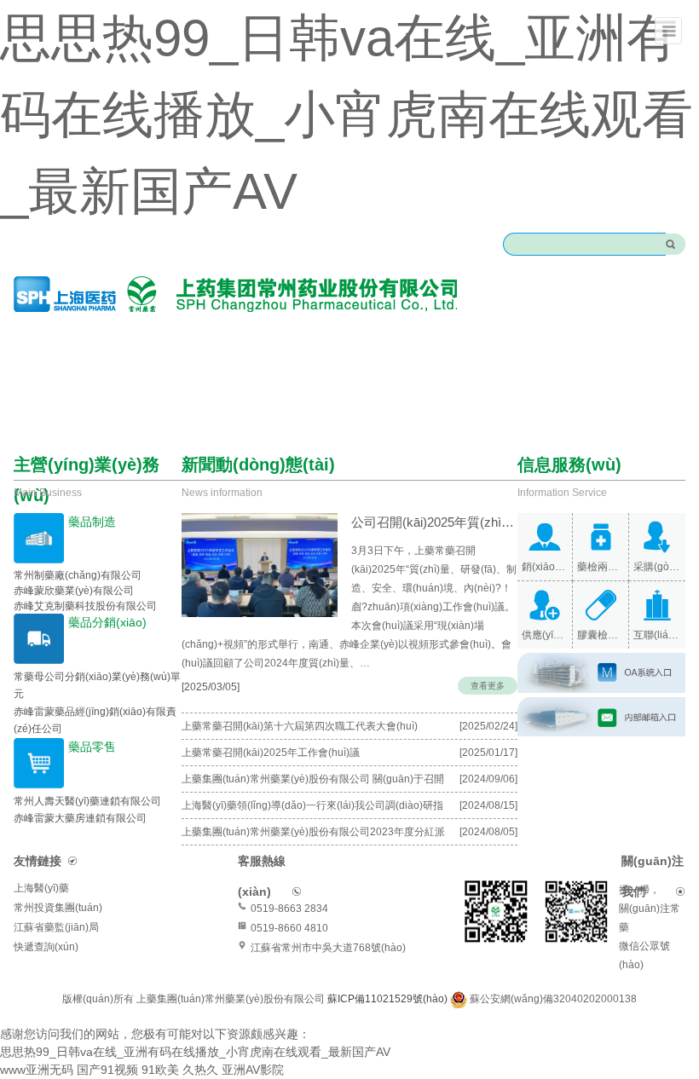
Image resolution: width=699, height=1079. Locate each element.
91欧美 (160, 1069)
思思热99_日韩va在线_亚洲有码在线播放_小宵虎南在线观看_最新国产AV (346, 114)
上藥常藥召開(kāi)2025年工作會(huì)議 (271, 753)
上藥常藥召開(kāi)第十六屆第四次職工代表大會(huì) (300, 726)
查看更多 (488, 685)
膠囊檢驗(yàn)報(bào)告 (600, 635)
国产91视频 (107, 1069)
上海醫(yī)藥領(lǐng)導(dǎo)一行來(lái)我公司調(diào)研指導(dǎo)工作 (312, 808)
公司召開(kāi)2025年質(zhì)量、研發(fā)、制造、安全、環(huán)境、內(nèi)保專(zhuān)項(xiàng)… (434, 522)
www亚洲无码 (36, 1069)
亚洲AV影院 (253, 1069)
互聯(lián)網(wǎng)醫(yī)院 (657, 635)
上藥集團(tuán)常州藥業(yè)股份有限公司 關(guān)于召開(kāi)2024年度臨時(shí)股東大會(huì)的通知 (313, 782)
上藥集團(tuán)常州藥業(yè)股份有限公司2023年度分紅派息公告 (313, 835)
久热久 (200, 1069)
